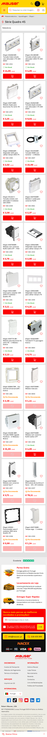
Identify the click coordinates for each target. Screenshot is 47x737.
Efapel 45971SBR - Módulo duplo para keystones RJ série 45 (11, 105)
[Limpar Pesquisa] (39, 10)
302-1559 (31, 300)
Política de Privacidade (35, 686)
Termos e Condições (11, 673)
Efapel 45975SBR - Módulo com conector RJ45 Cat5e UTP (33, 435)
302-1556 (31, 442)
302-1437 (9, 442)
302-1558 (9, 158)
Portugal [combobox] (13, 694)
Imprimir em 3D (9, 683)
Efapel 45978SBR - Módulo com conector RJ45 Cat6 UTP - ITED (11, 246)
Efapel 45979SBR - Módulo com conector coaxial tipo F (11, 483)
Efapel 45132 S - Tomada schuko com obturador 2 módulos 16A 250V (10, 200)
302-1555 (9, 252)
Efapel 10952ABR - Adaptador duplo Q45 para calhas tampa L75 (33, 246)
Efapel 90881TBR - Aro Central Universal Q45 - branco (12, 388)
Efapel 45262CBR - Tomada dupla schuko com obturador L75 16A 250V (34, 106)
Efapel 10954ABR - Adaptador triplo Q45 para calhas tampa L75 (33, 293)
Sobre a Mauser (32, 667)
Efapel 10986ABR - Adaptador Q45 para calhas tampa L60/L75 (11, 153)
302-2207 (31, 488)
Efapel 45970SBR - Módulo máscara (32, 388)
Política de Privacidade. (28, 628)
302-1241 (31, 64)
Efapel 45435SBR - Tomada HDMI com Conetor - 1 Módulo (32, 153)
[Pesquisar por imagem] (43, 10)
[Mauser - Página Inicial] (10, 3)
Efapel (31, 16)
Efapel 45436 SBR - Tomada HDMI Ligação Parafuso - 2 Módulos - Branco (11, 436)
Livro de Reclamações (34, 683)
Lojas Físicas (31, 670)
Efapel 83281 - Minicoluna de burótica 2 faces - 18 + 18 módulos (34, 483)
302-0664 (31, 348)
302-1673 (9, 112)
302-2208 (9, 536)
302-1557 (9, 488)
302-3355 (9, 348)
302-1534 (31, 252)
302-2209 (9, 206)
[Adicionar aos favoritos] (19, 50)
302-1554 (9, 64)
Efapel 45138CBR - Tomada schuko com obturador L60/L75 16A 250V (34, 58)
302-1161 (9, 300)
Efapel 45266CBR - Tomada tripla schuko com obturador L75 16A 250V (11, 58)
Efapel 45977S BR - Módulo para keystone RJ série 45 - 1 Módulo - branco (12, 341)
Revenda (30, 676)
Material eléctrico (11, 16)
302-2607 (31, 158)
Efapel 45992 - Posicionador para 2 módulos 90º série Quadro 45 (10, 530)
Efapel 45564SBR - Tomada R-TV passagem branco (34, 340)
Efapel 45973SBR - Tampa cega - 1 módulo (33, 528)
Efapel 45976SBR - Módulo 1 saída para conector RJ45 (32, 199)
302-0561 (31, 206)
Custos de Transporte (11, 667)
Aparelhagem (23, 16)
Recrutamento (32, 673)
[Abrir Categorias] (4, 10)
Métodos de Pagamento (12, 670)
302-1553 (31, 112)
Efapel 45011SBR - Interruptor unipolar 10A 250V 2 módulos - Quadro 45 (12, 294)
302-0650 (31, 394)
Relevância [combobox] (6, 28)
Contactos (31, 679)
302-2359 (31, 536)
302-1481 (9, 394)
